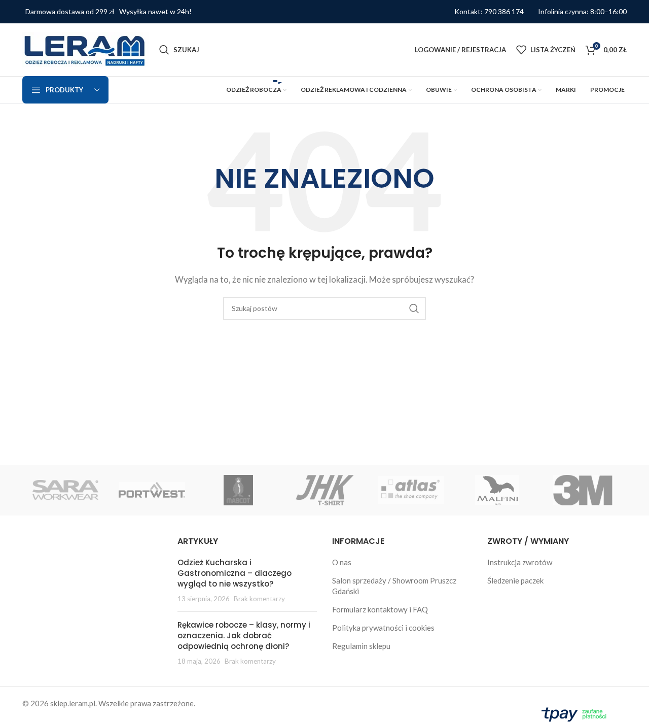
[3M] (583, 490)
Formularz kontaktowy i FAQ (380, 609)
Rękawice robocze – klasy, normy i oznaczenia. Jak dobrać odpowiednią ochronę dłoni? (243, 635)
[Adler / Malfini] (497, 490)
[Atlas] (411, 490)
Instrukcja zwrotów (519, 562)
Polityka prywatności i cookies (383, 627)
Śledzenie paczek (515, 580)
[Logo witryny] (85, 48)
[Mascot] (238, 490)
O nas (341, 562)
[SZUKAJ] (414, 308)
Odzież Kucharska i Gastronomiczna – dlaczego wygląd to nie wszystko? (234, 573)
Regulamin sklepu (361, 645)
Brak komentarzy (259, 599)
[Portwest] (152, 490)
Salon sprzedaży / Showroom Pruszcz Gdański (394, 586)
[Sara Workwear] (65, 490)
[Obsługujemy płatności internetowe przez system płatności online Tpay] (576, 712)
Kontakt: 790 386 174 (489, 12)
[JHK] (324, 490)
